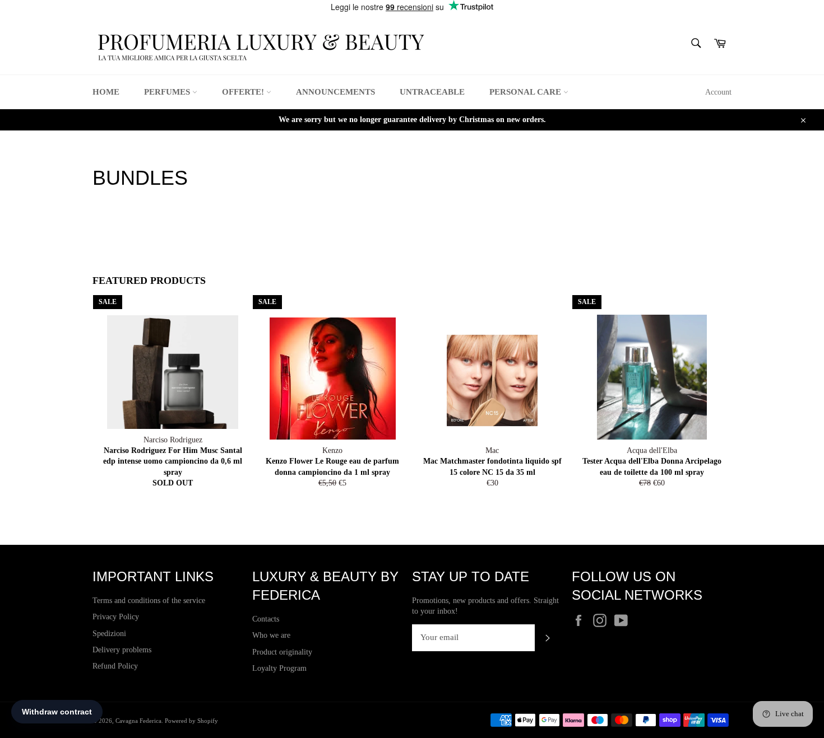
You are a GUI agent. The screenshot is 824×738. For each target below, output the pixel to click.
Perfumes (168, 91)
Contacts (265, 619)
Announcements (335, 91)
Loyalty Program (279, 668)
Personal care (526, 91)
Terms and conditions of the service (148, 600)
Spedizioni (109, 633)
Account (718, 92)
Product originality (282, 652)
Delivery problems (121, 650)
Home (105, 91)
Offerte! (244, 91)
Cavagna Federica (138, 720)
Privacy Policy (115, 617)
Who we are (271, 635)
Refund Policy (115, 666)
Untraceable (432, 91)
